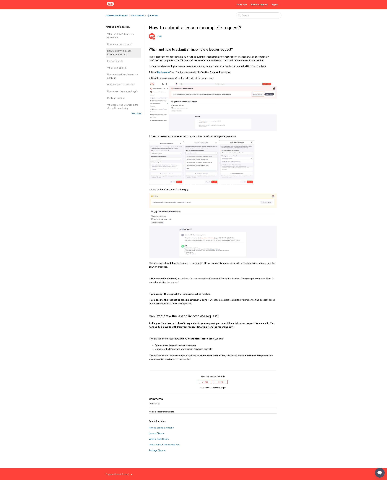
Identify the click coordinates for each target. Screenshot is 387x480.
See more (136, 113)
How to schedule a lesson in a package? (122, 76)
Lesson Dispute (115, 61)
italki (159, 36)
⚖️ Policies (152, 15)
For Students (137, 15)
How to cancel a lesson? (120, 44)
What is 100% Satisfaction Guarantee (120, 36)
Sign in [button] (274, 4)
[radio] (205, 382)
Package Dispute (116, 98)
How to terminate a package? (122, 91)
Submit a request (259, 4)
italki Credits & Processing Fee (164, 444)
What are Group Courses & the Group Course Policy (122, 106)
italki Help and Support (117, 15)
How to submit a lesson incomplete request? (119, 53)
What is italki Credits (159, 439)
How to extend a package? (121, 84)
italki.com (242, 4)
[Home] (110, 6)
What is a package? (117, 67)
